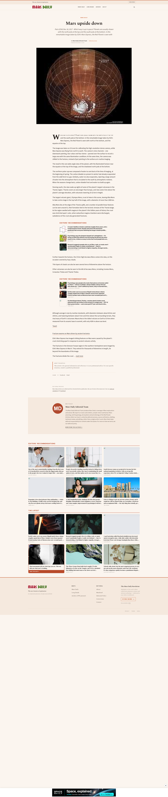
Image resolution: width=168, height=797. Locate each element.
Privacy (127, 611)
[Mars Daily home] (42, 7)
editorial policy (72, 424)
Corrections (100, 599)
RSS (129, 603)
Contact (98, 602)
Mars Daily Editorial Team (80, 41)
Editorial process (93, 41)
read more (79, 356)
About (105, 7)
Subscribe (132, 2)
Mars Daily (81, 7)
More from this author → (73, 427)
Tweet (54, 326)
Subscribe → (128, 599)
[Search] (134, 7)
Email (68, 375)
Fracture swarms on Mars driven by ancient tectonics (71, 333)
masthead (63, 391)
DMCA (138, 611)
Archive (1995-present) (79, 596)
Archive (98, 7)
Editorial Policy (101, 596)
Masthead (99, 593)
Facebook (62, 375)
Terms (133, 611)
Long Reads (90, 7)
